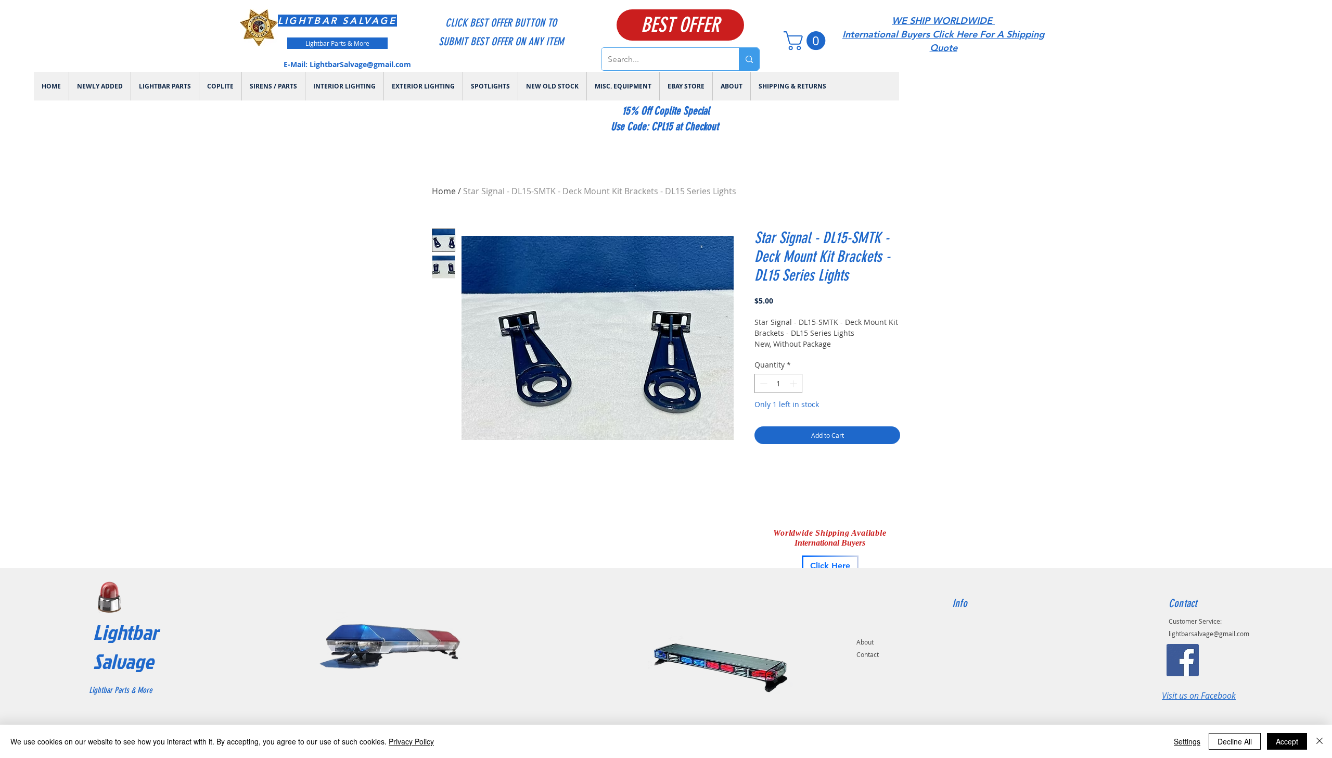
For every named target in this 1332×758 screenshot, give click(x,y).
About (865, 642)
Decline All (1235, 741)
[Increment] (794, 383)
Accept (1287, 741)
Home (444, 191)
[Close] (1319, 741)
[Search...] (749, 59)
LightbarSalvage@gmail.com (360, 64)
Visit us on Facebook (1199, 695)
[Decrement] (762, 383)
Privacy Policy (411, 741)
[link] (807, 40)
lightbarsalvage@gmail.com (1209, 633)
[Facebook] (1183, 660)
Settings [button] (1187, 741)
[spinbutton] (778, 383)
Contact (867, 654)
